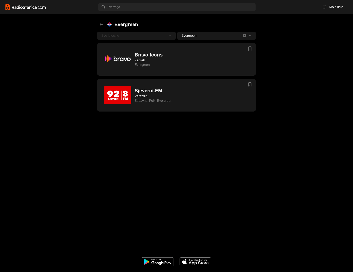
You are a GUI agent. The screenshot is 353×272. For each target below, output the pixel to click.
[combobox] (181, 36)
